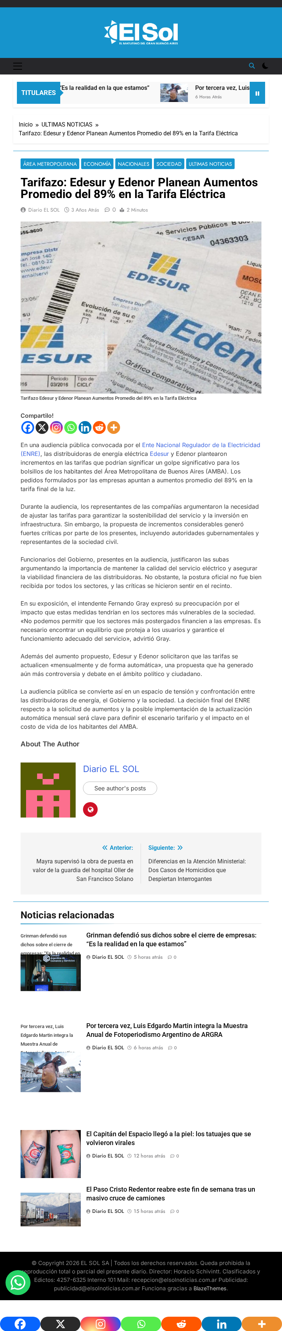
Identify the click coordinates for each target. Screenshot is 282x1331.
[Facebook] (27, 427)
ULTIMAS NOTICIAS (210, 164)
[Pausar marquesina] (257, 93)
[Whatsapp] (70, 427)
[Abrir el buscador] (252, 66)
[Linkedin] (85, 427)
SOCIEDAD (169, 164)
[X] (42, 427)
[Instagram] (56, 427)
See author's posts (120, 788)
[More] (113, 427)
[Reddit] (99, 427)
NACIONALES (133, 164)
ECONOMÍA (97, 164)
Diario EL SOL (43, 209)
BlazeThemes (210, 1288)
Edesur (160, 453)
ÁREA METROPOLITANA (50, 164)
